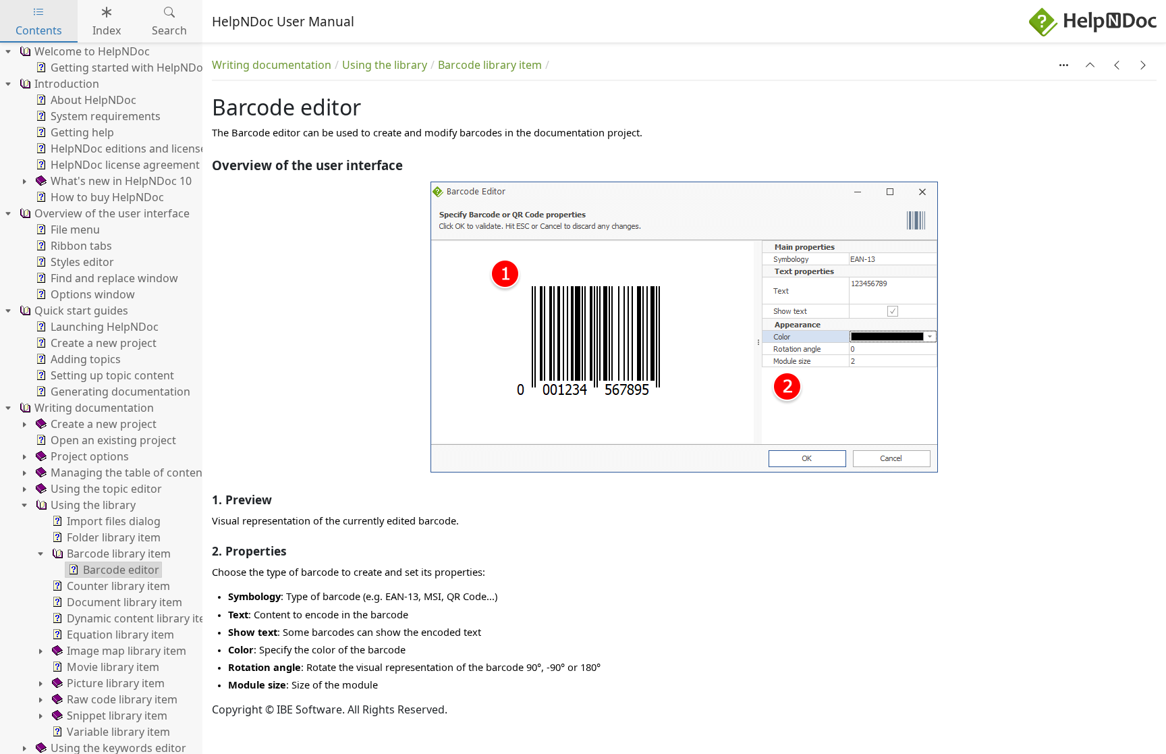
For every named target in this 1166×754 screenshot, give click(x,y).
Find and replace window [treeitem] (114, 278)
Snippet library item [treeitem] (117, 715)
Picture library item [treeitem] (116, 683)
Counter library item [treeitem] (118, 585)
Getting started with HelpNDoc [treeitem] (130, 67)
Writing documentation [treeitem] (94, 407)
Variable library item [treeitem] (118, 731)
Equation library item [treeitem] (120, 634)
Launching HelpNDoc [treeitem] (105, 326)
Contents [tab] (39, 30)
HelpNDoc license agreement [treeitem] (125, 164)
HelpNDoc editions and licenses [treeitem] (131, 148)
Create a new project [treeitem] (104, 342)
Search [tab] (169, 30)
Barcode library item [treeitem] (119, 553)
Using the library (384, 64)
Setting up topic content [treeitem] (112, 375)
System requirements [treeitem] (106, 116)
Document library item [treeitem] (124, 602)
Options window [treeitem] (93, 294)
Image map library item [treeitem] (126, 650)
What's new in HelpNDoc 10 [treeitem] (121, 180)
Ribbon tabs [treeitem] (81, 245)
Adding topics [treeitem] (86, 359)
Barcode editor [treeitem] (121, 569)
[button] (1090, 65)
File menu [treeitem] (75, 229)
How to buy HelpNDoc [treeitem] (107, 197)
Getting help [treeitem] (82, 132)
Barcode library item (490, 64)
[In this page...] (1064, 65)
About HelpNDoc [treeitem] (93, 99)
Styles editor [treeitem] (82, 261)
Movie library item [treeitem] (113, 666)
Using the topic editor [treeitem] (106, 488)
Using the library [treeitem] (93, 504)
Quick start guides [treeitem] (81, 310)
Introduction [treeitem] (66, 83)
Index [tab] (106, 30)
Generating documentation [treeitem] (120, 391)
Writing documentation (271, 64)
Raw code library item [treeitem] (122, 699)
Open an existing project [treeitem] (113, 440)
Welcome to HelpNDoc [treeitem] (92, 51)
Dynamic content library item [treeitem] (141, 618)
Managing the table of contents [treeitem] (131, 472)
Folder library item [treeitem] (114, 537)
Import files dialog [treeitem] (114, 521)
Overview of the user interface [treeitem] (112, 213)
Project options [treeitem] (90, 456)
